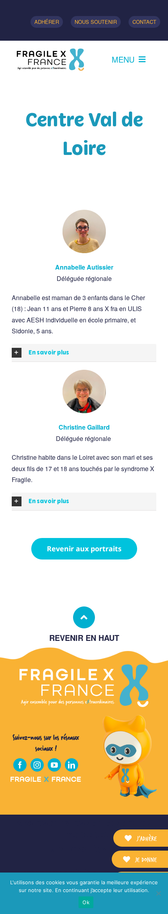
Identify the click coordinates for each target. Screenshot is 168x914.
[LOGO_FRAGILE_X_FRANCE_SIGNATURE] (50, 60)
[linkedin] (71, 765)
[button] (84, 353)
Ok (85, 902)
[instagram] (37, 765)
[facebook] (20, 765)
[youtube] (54, 765)
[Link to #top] (84, 617)
